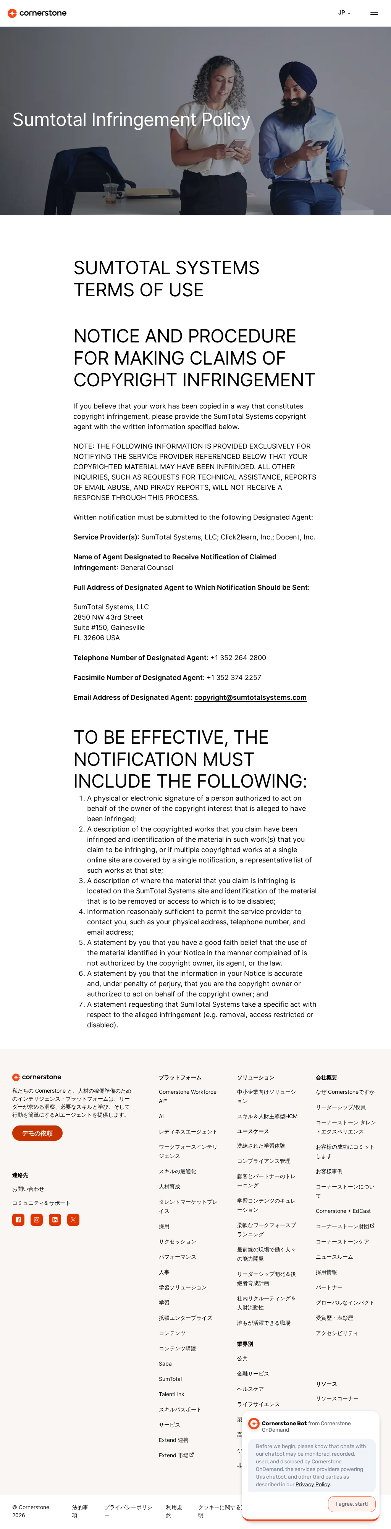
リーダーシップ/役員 (341, 1108)
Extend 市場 (174, 1456)
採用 (164, 1227)
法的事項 (80, 1512)
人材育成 (169, 1187)
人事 (164, 1273)
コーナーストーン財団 (342, 1227)
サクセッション (177, 1242)
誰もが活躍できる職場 (264, 1323)
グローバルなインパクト (345, 1303)
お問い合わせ (28, 1189)
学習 (164, 1303)
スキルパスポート (180, 1410)
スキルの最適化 (177, 1172)
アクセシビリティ (337, 1334)
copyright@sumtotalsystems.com (250, 697)
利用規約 (174, 1512)
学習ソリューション (183, 1288)
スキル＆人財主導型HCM (267, 1117)
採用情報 (326, 1273)
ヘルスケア (250, 1389)
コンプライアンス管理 (264, 1161)
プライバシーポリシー (128, 1512)
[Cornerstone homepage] (85, 1077)
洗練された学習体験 (261, 1146)
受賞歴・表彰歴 (334, 1318)
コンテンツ (172, 1334)
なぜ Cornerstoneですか (345, 1092)
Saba (165, 1364)
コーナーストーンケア (342, 1242)
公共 (242, 1359)
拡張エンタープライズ (185, 1318)
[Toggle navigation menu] (371, 13)
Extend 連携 (174, 1440)
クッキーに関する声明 (222, 1512)
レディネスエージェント (188, 1132)
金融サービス (253, 1374)
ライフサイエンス (258, 1405)
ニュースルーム (334, 1257)
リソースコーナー (337, 1399)
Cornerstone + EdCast (343, 1211)
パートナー (329, 1288)
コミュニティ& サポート (41, 1203)
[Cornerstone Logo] (37, 13)
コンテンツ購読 (177, 1349)
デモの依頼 (37, 1133)
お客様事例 (329, 1172)
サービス (169, 1425)
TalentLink (171, 1395)
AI (161, 1117)
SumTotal (170, 1379)
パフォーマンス (177, 1257)
